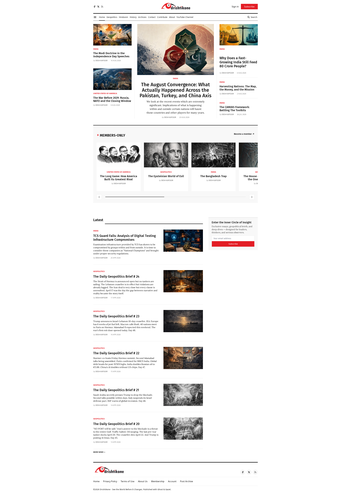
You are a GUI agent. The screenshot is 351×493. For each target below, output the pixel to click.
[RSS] (102, 6)
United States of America (105, 93)
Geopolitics (166, 172)
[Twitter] (98, 6)
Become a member (243, 134)
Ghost (160, 489)
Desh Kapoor (170, 117)
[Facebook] (94, 6)
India (175, 78)
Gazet (168, 489)
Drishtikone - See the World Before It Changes (121, 489)
